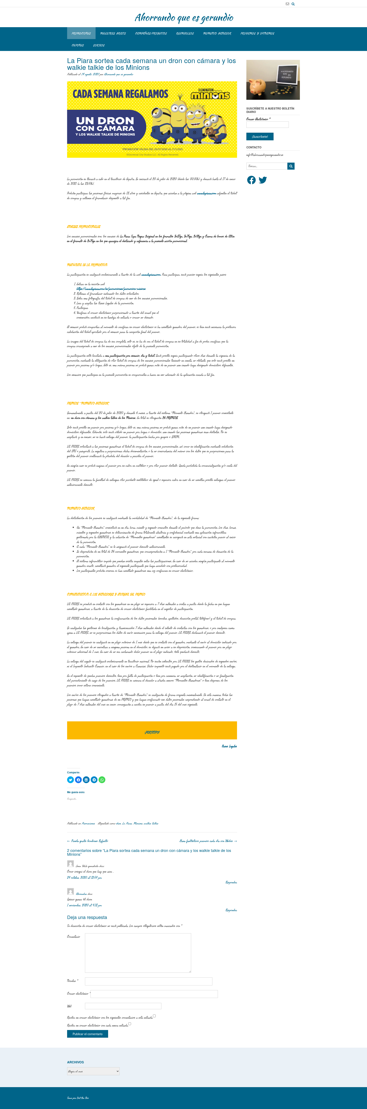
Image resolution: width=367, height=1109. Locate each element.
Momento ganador (217, 33)
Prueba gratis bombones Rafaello (87, 841)
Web (69, 1006)
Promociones (81, 33)
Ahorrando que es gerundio (183, 17)
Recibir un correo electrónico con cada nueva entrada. (97, 1025)
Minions (137, 823)
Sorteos (99, 45)
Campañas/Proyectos (151, 33)
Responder (231, 882)
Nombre (72, 981)
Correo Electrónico (258, 119)
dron (118, 823)
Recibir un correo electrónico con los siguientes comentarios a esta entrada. (110, 1017)
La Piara (127, 823)
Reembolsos (185, 33)
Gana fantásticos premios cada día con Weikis (208, 841)
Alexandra (81, 893)
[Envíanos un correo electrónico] (287, 4)
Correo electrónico (78, 993)
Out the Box (83, 1098)
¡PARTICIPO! (152, 732)
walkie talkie (151, 823)
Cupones (78, 45)
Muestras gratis (113, 33)
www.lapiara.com (206, 193)
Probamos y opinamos (257, 33)
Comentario (73, 936)
